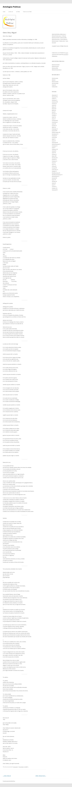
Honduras (54, 145)
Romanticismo (55, 176)
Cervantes (65, 54)
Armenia (53, 103)
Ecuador (53, 125)
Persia (53, 162)
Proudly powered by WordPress (9, 781)
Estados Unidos (55, 132)
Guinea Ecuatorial (55, 144)
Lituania (53, 154)
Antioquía (54, 100)
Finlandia (54, 135)
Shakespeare (54, 56)
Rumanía (54, 178)
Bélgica (53, 107)
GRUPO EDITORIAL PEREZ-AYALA (58, 34)
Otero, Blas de (7, 775)
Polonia (53, 166)
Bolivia (53, 110)
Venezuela (15, 767)
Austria (53, 105)
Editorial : (64, 36)
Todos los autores (27, 11)
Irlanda (53, 151)
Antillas (53, 98)
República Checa (55, 173)
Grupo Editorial (63, 39)
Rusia (53, 179)
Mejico (53, 156)
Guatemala (54, 142)
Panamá (53, 159)
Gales (53, 139)
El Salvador (54, 129)
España (53, 130)
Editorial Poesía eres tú (56, 36)
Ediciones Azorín (55, 66)
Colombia (54, 120)
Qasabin (53, 171)
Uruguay (53, 188)
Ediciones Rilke (55, 68)
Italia (53, 152)
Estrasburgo (54, 134)
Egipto (53, 127)
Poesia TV (54, 85)
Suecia (53, 183)
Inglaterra (54, 149)
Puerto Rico (54, 169)
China (53, 118)
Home (4, 11)
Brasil (53, 112)
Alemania (54, 96)
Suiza (53, 184)
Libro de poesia (55, 83)
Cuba (53, 123)
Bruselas (53, 113)
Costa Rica (54, 122)
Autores (18, 11)
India (53, 147)
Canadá (53, 115)
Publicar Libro (62, 41)
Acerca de (10, 11)
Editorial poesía (55, 41)
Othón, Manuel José (41, 775)
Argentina (54, 101)
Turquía (53, 186)
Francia (53, 137)
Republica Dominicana (56, 174)
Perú (53, 164)
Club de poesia (55, 78)
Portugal (53, 167)
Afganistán (54, 95)
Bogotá (53, 108)
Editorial (53, 79)
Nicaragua (54, 157)
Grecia (53, 140)
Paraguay (54, 161)
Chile (53, 117)
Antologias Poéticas (12, 6)
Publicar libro (54, 86)
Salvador (54, 181)
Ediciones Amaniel (55, 37)
